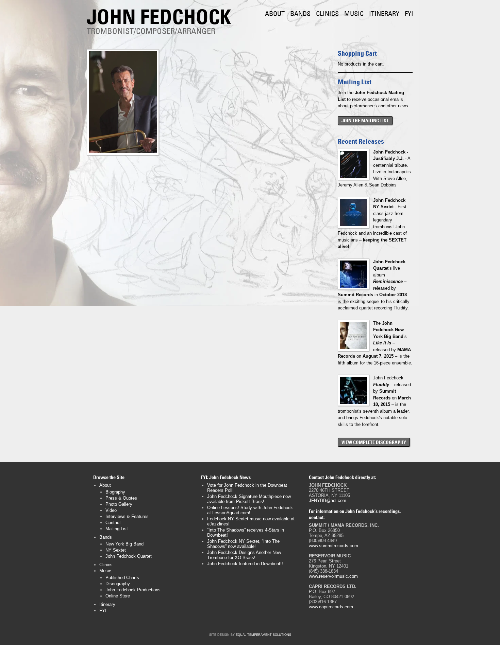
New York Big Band (124, 544)
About (275, 14)
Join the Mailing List (365, 121)
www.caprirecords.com (331, 606)
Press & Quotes (121, 498)
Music (354, 14)
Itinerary (384, 14)
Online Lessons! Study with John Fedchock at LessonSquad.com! (250, 510)
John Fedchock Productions (133, 589)
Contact (113, 522)
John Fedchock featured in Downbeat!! (245, 563)
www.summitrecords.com (333, 545)
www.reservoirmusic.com (333, 576)
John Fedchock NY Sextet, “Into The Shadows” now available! (243, 544)
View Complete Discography (373, 442)
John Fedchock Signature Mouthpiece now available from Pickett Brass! (249, 499)
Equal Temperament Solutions (263, 635)
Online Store (117, 595)
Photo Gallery (118, 504)
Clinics (327, 14)
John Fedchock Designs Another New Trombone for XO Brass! (244, 555)
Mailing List (116, 528)
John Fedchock (159, 16)
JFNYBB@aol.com (327, 500)
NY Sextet (115, 550)
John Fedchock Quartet (128, 556)
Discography (117, 583)
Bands (300, 14)
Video (111, 510)
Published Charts (122, 577)
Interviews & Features (127, 516)
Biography (115, 492)
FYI (409, 14)
